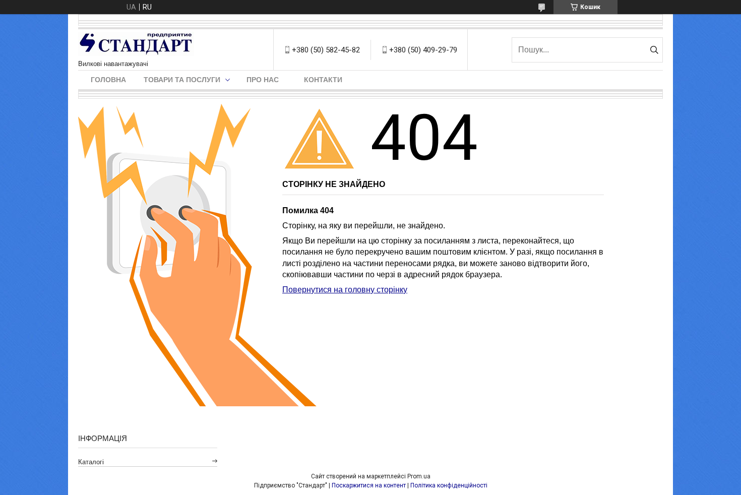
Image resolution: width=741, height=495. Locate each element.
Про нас (262, 80)
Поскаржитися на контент (369, 485)
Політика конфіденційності (448, 485)
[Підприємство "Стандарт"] (136, 44)
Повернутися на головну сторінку (344, 289)
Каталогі (91, 462)
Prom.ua (418, 476)
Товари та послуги (182, 80)
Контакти (323, 80)
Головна (108, 80)
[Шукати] (654, 50)
